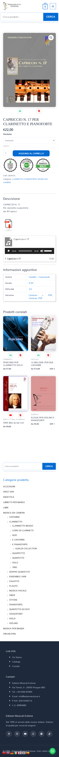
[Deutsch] (12, 752)
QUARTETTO (18, 553)
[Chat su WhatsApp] (52, 751)
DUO (14, 535)
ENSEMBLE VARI (17, 576)
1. (13, 258)
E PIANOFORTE (30, 179)
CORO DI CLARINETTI (23, 530)
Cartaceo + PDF (40, 295)
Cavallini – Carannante (39, 277)
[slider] (48, 250)
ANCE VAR (8, 492)
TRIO (14, 567)
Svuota (6, 145)
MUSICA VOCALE (18, 591)
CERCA (50, 16)
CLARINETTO (17, 179)
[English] (8, 752)
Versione (7, 134)
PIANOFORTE (16, 604)
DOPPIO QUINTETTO (19, 572)
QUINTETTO (18, 558)
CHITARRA (14, 517)
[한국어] (24, 752)
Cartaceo (33, 298)
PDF (40, 298)
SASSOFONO (16, 614)
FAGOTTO (14, 581)
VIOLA (12, 618)
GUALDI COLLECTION (26, 548)
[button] (51, 37)
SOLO (15, 562)
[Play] (8, 250)
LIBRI (5, 507)
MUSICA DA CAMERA (14, 513)
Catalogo (16, 662)
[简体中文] (4, 752)
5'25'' (31, 283)
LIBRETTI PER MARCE (14, 502)
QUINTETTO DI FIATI (19, 609)
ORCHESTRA (9, 634)
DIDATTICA (8, 497)
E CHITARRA (18, 540)
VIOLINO (13, 623)
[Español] (28, 752)
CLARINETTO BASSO (22, 526)
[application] (29, 251)
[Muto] (41, 250)
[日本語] (20, 752)
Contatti (16, 666)
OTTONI (13, 600)
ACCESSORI (9, 486)
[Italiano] (16, 752)
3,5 (30, 289)
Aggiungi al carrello (31, 153)
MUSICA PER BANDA (13, 628)
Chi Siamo (17, 657)
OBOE (12, 595)
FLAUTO (13, 586)
